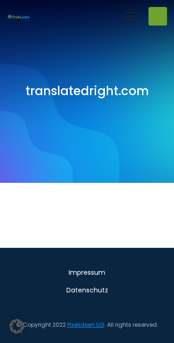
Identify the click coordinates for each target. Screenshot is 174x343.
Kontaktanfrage (157, 16)
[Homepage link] (18, 16)
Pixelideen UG (85, 325)
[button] (131, 16)
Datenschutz (87, 290)
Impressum (87, 272)
